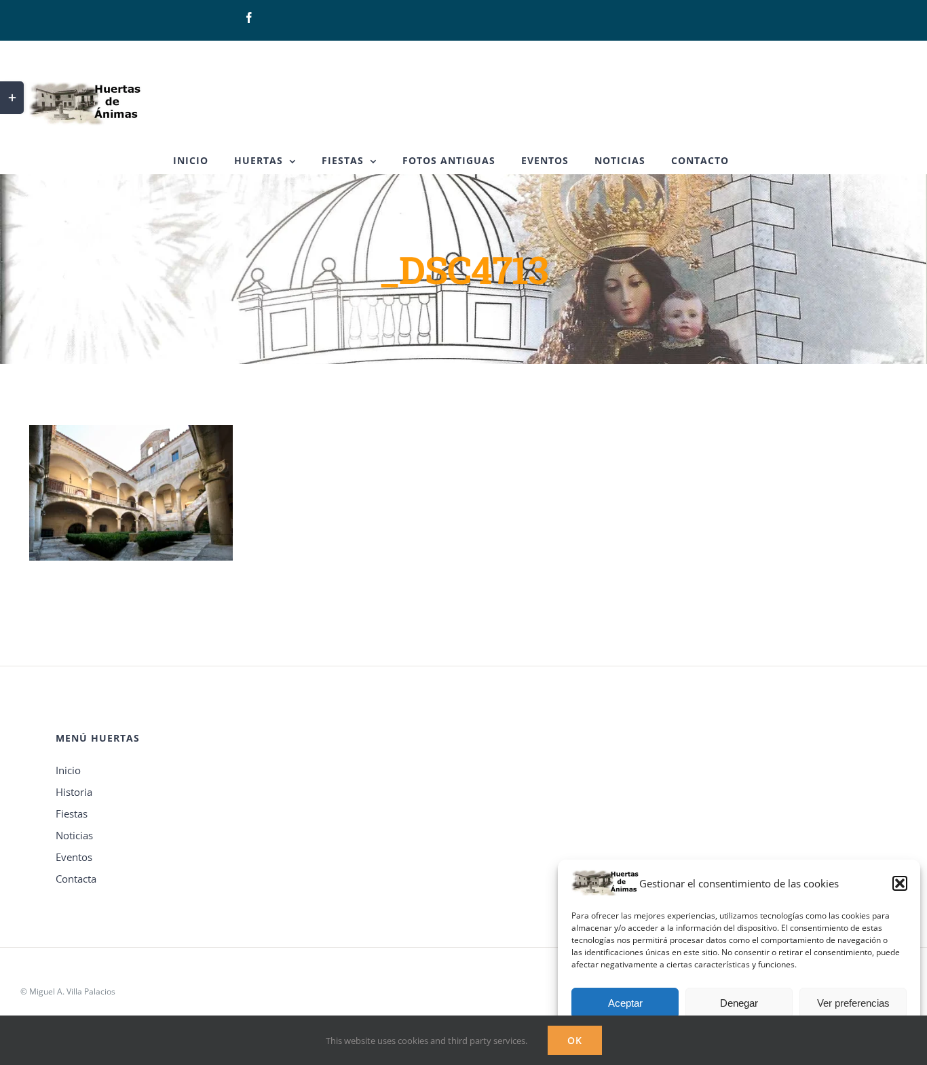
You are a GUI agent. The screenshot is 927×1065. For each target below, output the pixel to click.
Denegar (739, 1003)
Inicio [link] (68, 770)
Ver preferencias (853, 1003)
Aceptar (625, 1003)
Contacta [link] (76, 878)
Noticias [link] (74, 835)
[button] (900, 883)
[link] (249, 17)
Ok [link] (574, 1040)
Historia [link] (74, 792)
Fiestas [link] (72, 813)
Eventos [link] (74, 857)
